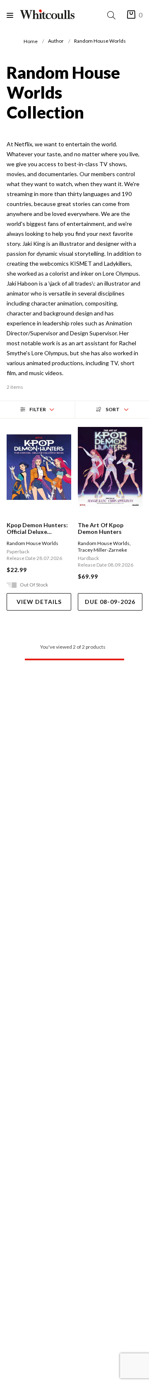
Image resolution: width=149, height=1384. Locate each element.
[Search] (113, 15)
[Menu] (13, 15)
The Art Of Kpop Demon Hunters (100, 528)
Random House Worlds (32, 543)
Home (31, 41)
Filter (37, 409)
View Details (39, 601)
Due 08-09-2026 (110, 601)
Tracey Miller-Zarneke (102, 550)
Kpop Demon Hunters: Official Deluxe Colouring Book (37, 528)
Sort (112, 409)
